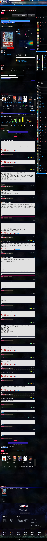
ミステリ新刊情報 (5, 521)
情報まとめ (19, 4)
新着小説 (11, 520)
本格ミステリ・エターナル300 (34, 525)
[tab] (2, 51)
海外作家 (5, 4)
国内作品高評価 (19, 522)
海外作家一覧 (4, 519)
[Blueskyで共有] (27, 513)
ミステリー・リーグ (40, 521)
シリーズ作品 (27, 4)
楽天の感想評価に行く (19, 33)
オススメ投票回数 (26, 519)
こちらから (13, 3)
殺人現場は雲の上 (9, 102)
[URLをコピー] (29, 513)
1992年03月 (26, 50)
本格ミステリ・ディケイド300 (41, 518)
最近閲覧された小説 (12, 519)
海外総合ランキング (19, 519)
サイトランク (25, 521)
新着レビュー (10, 4)
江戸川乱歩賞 (39, 526)
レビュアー (11, 521)
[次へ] (35, 102)
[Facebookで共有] (23, 513)
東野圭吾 (2, 9)
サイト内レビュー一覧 (19, 29)
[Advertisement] (18, 87)
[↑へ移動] (33, 140)
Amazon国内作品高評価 (20, 520)
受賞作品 (22, 4)
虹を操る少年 (19, 102)
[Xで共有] (21, 513)
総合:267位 (27, 36)
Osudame (19, 511)
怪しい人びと (30, 102)
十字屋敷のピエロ (4, 102)
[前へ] (1, 102)
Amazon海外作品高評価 (20, 521)
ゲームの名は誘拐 (15, 102)
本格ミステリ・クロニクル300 (41, 520)
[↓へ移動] (34, 140)
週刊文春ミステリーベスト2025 (34, 522)
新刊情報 (14, 4)
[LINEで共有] (25, 513)
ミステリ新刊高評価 (5, 522)
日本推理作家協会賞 (40, 524)
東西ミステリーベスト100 (34, 524)
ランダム (41, 4)
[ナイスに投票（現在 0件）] (2, 407)
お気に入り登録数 (26, 522)
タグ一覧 (11, 522)
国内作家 (1, 4)
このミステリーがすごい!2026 (33, 519)
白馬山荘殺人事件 (25, 102)
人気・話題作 (32, 4)
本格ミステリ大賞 (40, 525)
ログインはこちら (17, 150)
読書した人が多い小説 (26, 520)
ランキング (38, 4)
